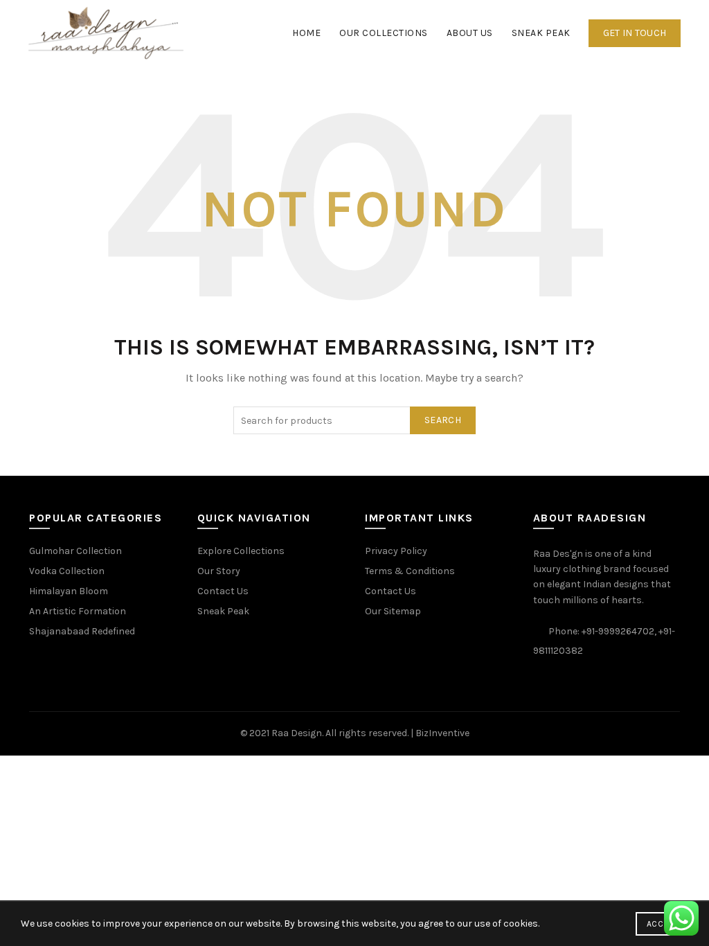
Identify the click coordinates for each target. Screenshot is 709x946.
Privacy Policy (396, 551)
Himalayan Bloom (68, 591)
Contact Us (223, 591)
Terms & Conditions (410, 571)
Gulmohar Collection (75, 551)
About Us (470, 33)
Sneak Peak (541, 33)
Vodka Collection (67, 571)
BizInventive (442, 733)
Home (306, 33)
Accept (662, 924)
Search (442, 420)
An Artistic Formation (77, 611)
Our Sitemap (393, 611)
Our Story (218, 571)
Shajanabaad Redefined (82, 631)
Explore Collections (241, 551)
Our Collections (383, 33)
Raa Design (296, 733)
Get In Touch (635, 33)
